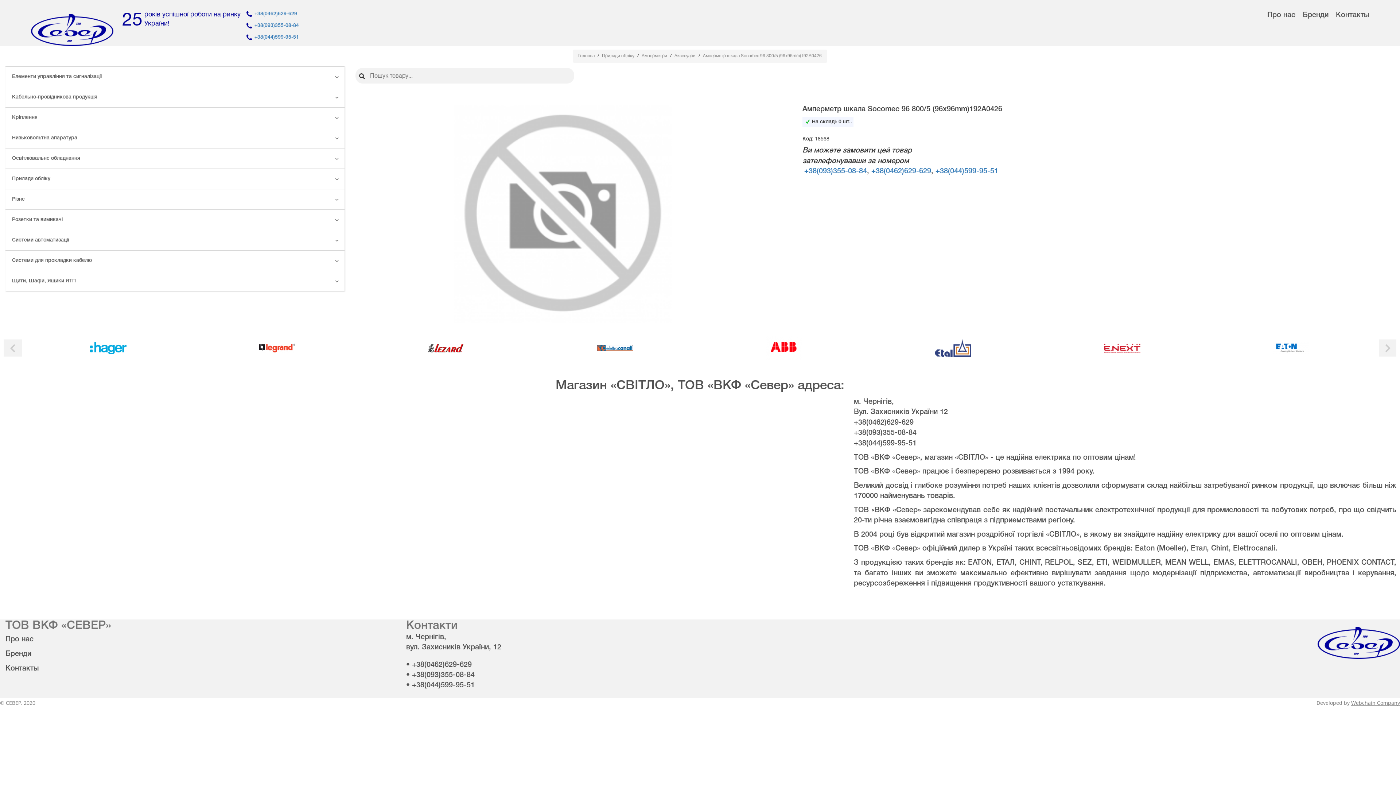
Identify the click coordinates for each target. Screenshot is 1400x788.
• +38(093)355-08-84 (440, 675)
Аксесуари (685, 56)
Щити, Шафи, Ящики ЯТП (44, 281)
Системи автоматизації (40, 240)
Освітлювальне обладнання (46, 158)
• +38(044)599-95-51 (440, 685)
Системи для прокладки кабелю (52, 260)
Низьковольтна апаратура (44, 138)
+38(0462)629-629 (275, 14)
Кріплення (25, 117)
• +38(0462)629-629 (439, 665)
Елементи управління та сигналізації (57, 76)
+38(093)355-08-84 (276, 25)
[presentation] (13, 348)
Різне (18, 199)
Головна (587, 56)
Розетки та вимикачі (37, 219)
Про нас (1281, 15)
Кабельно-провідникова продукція (54, 97)
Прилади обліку (31, 179)
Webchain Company (1375, 702)
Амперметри (655, 56)
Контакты (1352, 15)
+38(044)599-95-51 (276, 37)
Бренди (1316, 15)
